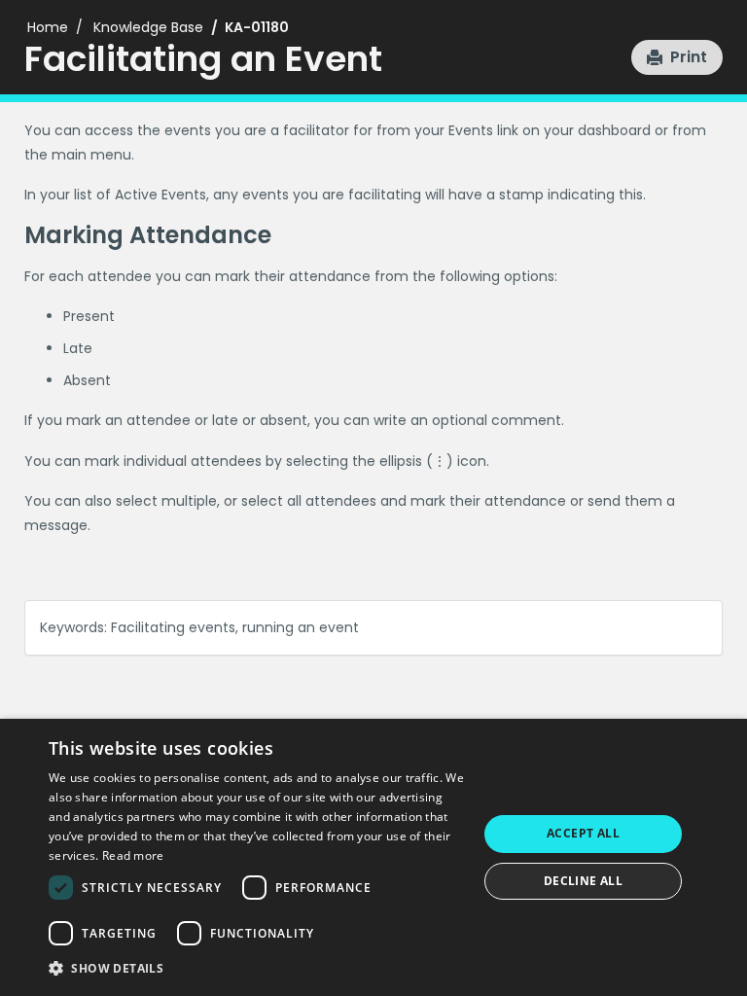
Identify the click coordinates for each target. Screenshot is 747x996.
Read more (133, 855)
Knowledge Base (148, 27)
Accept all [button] (583, 833)
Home (47, 27)
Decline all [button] (583, 880)
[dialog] (373, 857)
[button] (677, 57)
